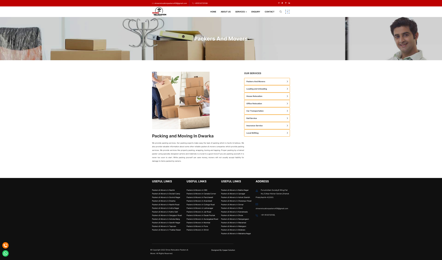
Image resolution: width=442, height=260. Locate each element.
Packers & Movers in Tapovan (164, 226)
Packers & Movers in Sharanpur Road (236, 201)
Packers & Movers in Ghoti (232, 208)
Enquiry (255, 12)
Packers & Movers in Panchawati (200, 197)
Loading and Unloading (256, 89)
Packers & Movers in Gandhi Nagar (166, 223)
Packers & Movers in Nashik (163, 190)
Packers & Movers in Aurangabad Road (202, 219)
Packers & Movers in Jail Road (199, 212)
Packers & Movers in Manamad (233, 223)
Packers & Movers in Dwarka (163, 201)
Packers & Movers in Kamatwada (234, 212)
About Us (226, 12)
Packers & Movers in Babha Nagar (235, 190)
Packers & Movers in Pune (197, 226)
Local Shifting (252, 133)
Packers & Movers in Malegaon (233, 226)
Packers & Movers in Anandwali (199, 201)
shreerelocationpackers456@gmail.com (170, 3)
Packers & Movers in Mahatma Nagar (236, 233)
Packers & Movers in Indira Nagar (165, 208)
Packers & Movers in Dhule (232, 215)
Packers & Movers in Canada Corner (201, 194)
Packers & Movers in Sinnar (232, 204)
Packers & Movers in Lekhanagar (200, 208)
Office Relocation (254, 103)
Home (213, 12)
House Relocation (254, 96)
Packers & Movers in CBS (197, 190)
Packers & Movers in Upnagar (233, 194)
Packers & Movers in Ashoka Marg (166, 219)
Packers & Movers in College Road (201, 204)
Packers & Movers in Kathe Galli (165, 212)
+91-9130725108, (268, 215)
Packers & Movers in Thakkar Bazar (166, 230)
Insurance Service (254, 125)
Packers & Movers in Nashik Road (165, 204)
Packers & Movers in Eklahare (233, 230)
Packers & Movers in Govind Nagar (166, 197)
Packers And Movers (255, 81)
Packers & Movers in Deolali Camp (166, 194)
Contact (269, 12)
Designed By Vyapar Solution (223, 250)
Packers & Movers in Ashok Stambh (235, 197)
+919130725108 (201, 3)
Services (240, 12)
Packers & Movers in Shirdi (198, 230)
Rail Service (251, 118)
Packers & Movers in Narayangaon (235, 219)
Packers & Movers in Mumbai (198, 223)
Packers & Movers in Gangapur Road (167, 215)
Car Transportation (255, 111)
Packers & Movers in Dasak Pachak (201, 215)
